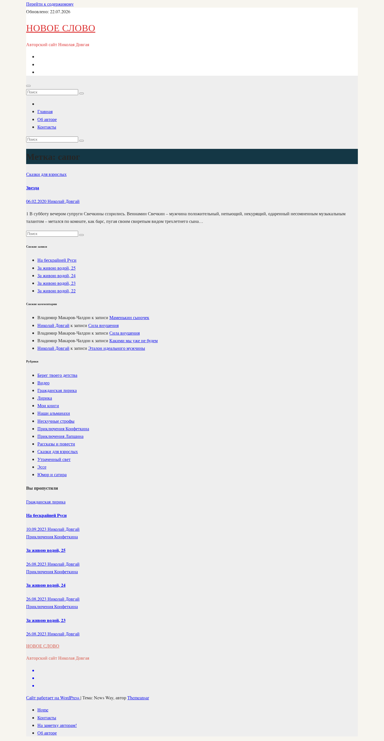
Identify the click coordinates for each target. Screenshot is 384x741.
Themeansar (138, 697)
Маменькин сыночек (129, 317)
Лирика (44, 398)
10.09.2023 (37, 529)
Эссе (41, 467)
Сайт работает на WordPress (53, 697)
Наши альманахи (53, 413)
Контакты (46, 127)
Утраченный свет (54, 459)
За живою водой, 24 (56, 275)
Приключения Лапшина (60, 436)
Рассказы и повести (56, 444)
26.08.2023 (37, 564)
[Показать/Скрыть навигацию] (28, 86)
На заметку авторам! (57, 725)
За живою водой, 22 (56, 291)
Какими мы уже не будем (133, 340)
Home (42, 710)
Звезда (32, 187)
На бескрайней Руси (56, 260)
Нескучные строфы (55, 421)
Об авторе (47, 119)
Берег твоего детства (57, 375)
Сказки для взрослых (46, 174)
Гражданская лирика (57, 390)
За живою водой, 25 (56, 268)
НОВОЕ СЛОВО (60, 27)
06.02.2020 (37, 201)
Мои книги (48, 405)
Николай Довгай (64, 201)
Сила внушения (103, 325)
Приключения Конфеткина (63, 428)
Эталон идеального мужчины (116, 348)
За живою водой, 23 (56, 283)
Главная (45, 111)
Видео (43, 383)
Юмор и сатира (52, 474)
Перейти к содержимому (50, 4)
